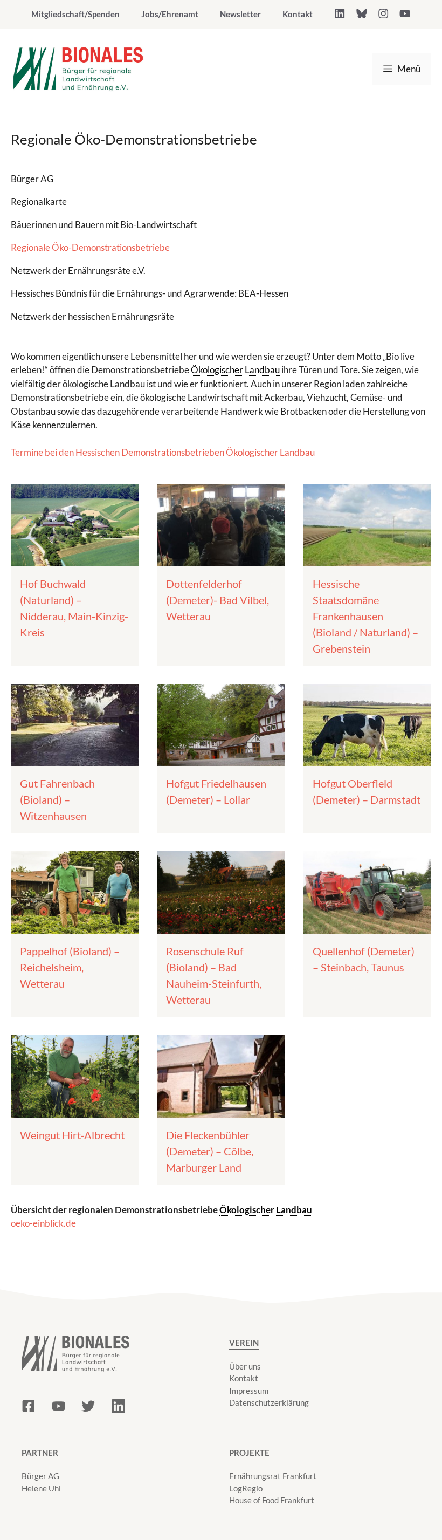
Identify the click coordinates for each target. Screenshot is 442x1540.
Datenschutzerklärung (269, 1402)
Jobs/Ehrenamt (169, 14)
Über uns (245, 1366)
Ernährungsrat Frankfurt (272, 1476)
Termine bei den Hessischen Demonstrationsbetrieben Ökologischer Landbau (163, 452)
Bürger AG (40, 1476)
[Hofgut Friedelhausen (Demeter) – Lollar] (221, 759)
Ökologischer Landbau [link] (235, 369)
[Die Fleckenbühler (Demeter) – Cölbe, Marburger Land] (221, 1110)
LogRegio (246, 1488)
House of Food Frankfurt (271, 1500)
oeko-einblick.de (43, 1223)
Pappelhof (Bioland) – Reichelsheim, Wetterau (70, 967)
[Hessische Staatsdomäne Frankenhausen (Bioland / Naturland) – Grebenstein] (367, 559)
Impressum (248, 1390)
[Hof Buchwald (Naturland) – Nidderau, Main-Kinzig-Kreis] (75, 559)
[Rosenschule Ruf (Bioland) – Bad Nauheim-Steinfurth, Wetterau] (221, 926)
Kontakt (297, 14)
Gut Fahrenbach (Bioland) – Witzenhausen (57, 799)
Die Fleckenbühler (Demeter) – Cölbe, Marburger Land (209, 1151)
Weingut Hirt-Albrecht (72, 1134)
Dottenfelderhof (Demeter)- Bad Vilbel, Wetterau (217, 599)
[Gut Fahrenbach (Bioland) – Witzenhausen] (75, 759)
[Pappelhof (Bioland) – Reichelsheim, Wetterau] (75, 926)
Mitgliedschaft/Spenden (75, 14)
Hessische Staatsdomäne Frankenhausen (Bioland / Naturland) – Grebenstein (365, 616)
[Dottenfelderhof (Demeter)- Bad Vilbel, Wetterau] (221, 559)
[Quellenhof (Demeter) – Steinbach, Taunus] (367, 926)
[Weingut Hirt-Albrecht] (75, 1110)
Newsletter (240, 14)
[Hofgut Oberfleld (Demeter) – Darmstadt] (367, 759)
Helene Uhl (41, 1488)
